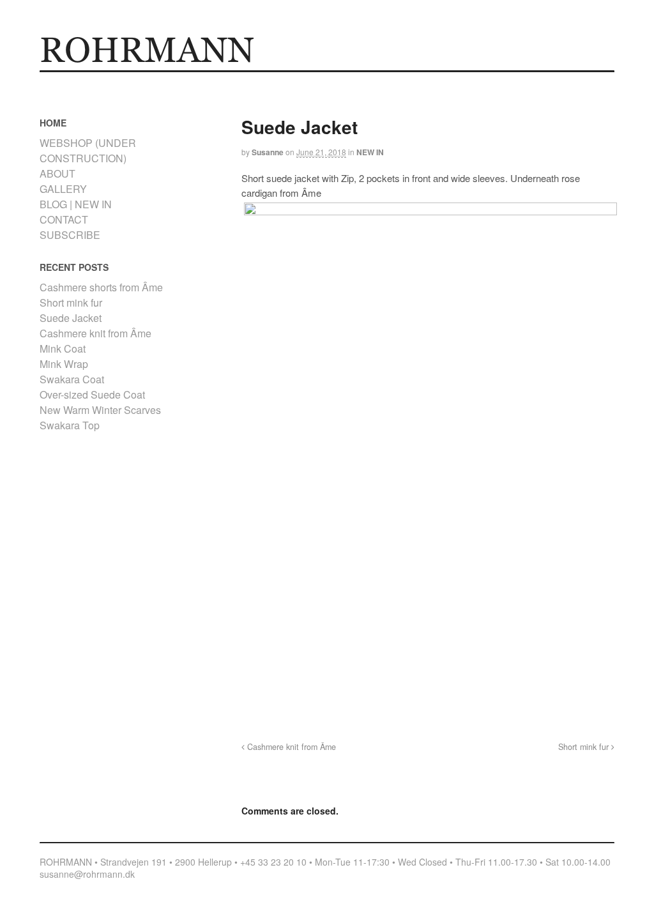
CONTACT (267, 81)
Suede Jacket (71, 317)
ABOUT (231, 81)
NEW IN (370, 152)
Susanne (268, 152)
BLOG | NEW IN (76, 204)
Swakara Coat (72, 379)
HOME (82, 81)
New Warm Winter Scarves (100, 409)
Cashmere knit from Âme (290, 747)
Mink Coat (63, 348)
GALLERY (115, 81)
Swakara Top (70, 425)
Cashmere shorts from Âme (101, 287)
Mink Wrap (64, 363)
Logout (200, 81)
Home (53, 81)
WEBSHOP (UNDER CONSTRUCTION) (88, 150)
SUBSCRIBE (70, 234)
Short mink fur (584, 747)
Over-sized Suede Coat (92, 394)
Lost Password (160, 81)
